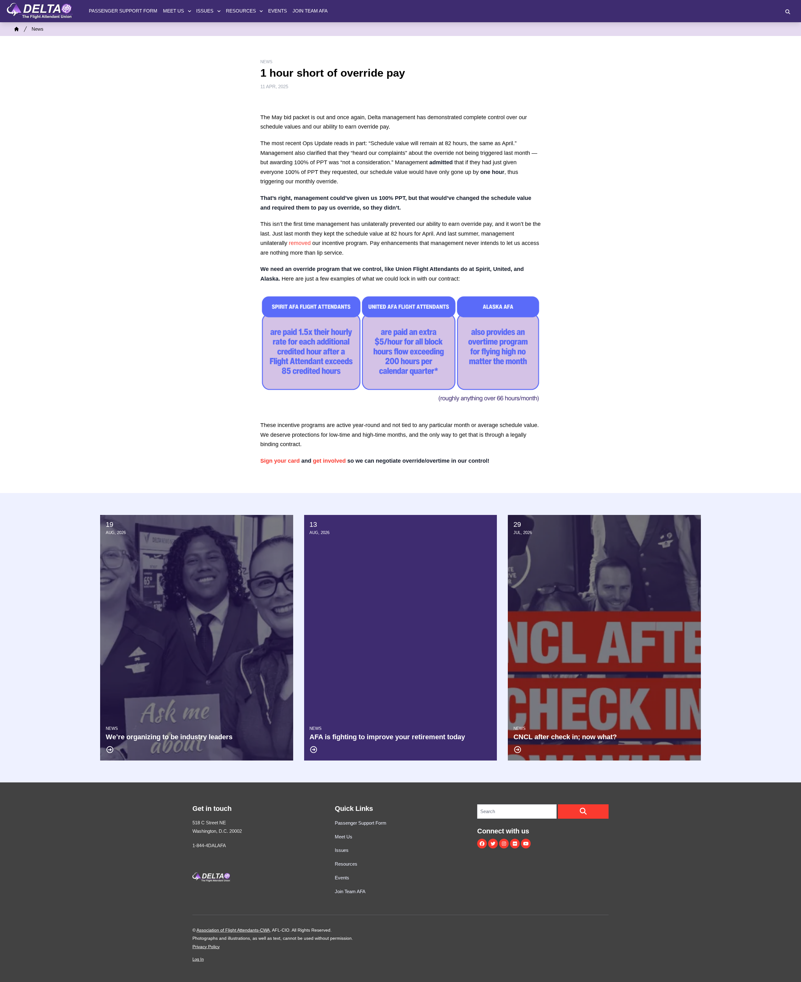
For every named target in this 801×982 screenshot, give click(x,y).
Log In (198, 959)
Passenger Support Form (123, 10)
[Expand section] (189, 11)
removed (300, 243)
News (37, 29)
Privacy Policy (206, 946)
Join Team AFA (310, 10)
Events (277, 10)
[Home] (16, 29)
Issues (204, 10)
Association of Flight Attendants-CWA (233, 930)
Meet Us (173, 10)
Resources (241, 10)
